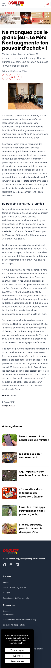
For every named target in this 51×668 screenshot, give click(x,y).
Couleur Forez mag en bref (14, 587)
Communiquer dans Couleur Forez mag (19, 619)
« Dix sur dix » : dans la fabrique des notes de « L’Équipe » (31, 493)
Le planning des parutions (14, 625)
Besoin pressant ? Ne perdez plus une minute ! (34, 438)
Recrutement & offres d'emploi (16, 598)
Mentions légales (35, 649)
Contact (6, 593)
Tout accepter (17, 650)
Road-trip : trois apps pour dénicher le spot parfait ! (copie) (32, 510)
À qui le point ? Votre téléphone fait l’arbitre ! (33, 473)
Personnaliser (17, 661)
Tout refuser (17, 655)
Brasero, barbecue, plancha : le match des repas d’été (30, 528)
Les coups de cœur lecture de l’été (30, 455)
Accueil (6, 582)
